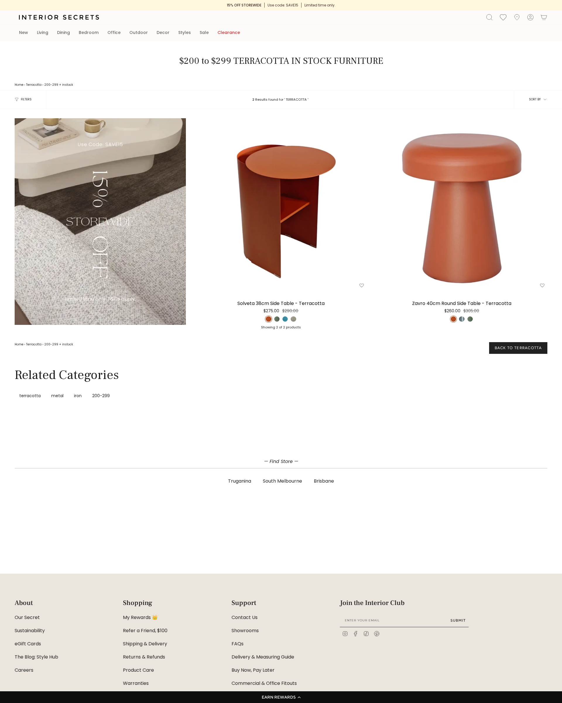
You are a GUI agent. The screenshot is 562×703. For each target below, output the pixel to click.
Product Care (138, 670)
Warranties (136, 683)
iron (78, 396)
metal (57, 396)
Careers (24, 670)
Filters (26, 99)
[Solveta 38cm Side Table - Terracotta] (280, 203)
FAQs (238, 643)
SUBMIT (458, 620)
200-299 (51, 85)
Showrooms (245, 630)
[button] (281, 697)
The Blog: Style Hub (36, 657)
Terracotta (34, 85)
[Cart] (544, 17)
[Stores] (517, 17)
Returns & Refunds (144, 657)
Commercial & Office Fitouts (264, 683)
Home (19, 85)
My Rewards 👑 (140, 617)
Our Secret (27, 617)
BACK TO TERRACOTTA (518, 348)
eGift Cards (28, 643)
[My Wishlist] (503, 17)
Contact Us (245, 617)
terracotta (30, 396)
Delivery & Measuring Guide (263, 657)
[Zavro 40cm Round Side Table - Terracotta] (461, 203)
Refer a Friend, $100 (145, 630)
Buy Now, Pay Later (253, 670)
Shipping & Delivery (145, 643)
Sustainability (30, 630)
